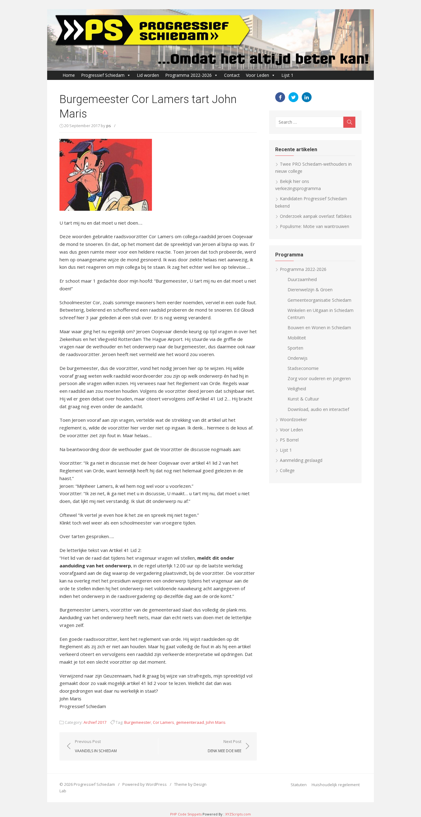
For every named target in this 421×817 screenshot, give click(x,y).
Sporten (295, 348)
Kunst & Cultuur (303, 399)
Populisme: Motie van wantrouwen (314, 226)
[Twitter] (293, 97)
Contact (232, 75)
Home (69, 75)
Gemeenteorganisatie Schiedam (319, 300)
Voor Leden (257, 75)
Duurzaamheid (302, 279)
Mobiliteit (297, 338)
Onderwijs (298, 358)
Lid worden (148, 75)
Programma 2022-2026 (188, 75)
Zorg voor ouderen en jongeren (319, 378)
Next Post (224, 746)
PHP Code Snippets (186, 814)
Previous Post (96, 746)
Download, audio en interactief (318, 409)
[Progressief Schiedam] (210, 40)
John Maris (216, 722)
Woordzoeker (293, 419)
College (287, 470)
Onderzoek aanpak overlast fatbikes (316, 216)
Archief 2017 (95, 722)
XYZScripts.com (238, 814)
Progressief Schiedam (103, 75)
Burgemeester (137, 722)
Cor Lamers (163, 722)
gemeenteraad (190, 722)
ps (108, 125)
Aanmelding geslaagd (301, 460)
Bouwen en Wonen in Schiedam (319, 327)
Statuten (299, 784)
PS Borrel (289, 440)
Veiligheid (297, 389)
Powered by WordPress (144, 784)
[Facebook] (280, 97)
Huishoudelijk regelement (336, 784)
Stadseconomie (303, 368)
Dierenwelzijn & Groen (310, 289)
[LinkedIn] (307, 97)
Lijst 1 (287, 75)
